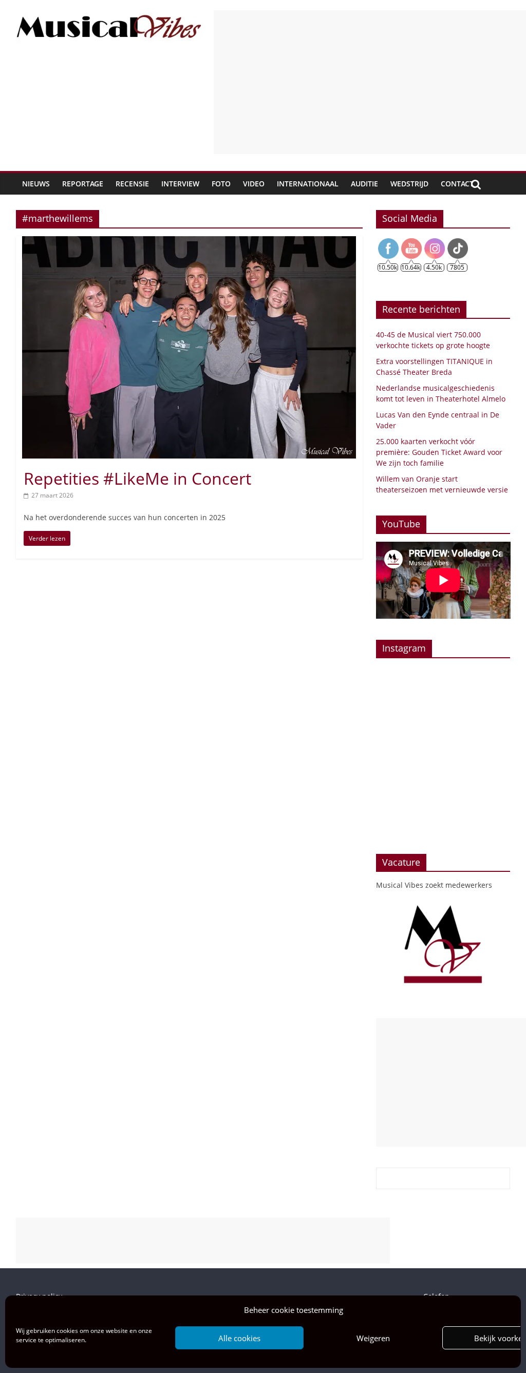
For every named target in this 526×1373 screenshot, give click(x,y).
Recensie (132, 183)
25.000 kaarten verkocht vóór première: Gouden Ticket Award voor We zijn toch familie (439, 452)
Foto (221, 183)
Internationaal (308, 183)
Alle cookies (239, 1338)
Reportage (82, 183)
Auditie (364, 183)
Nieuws (36, 183)
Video (254, 183)
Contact (457, 183)
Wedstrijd (409, 183)
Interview (180, 183)
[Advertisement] (370, 82)
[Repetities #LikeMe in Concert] (189, 242)
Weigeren (373, 1338)
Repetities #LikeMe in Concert (137, 478)
